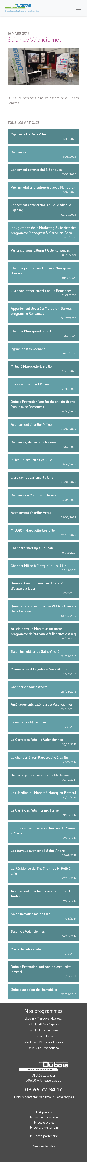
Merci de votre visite (26, 949)
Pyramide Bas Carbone (28, 348)
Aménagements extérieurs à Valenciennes (42, 704)
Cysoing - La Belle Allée (28, 134)
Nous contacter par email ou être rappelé (45, 1097)
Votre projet (45, 1122)
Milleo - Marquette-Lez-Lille (31, 459)
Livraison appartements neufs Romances (41, 290)
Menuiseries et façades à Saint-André (39, 669)
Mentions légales (43, 1146)
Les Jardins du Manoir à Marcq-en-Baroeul (43, 792)
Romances (18, 152)
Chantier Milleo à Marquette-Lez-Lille (38, 565)
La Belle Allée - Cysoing (43, 1024)
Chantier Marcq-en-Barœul (31, 331)
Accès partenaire (45, 1135)
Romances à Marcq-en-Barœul (34, 495)
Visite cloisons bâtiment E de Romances (40, 250)
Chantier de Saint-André (29, 686)
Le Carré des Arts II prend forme (35, 810)
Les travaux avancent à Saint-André (38, 850)
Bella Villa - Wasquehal (44, 1048)
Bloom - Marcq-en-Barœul (43, 1018)
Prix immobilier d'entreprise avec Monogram (43, 187)
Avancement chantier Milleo (31, 424)
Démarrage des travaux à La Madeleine (40, 775)
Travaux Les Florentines (29, 722)
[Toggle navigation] (78, 8)
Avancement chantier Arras (31, 512)
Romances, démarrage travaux (33, 442)
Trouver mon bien (45, 1117)
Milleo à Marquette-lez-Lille (31, 366)
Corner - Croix (43, 1036)
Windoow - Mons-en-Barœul (43, 1042)
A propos (45, 1112)
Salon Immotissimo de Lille (30, 914)
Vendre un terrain (45, 1127)
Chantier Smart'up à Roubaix (32, 548)
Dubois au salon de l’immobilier (34, 989)
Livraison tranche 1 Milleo (30, 384)
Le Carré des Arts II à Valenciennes (37, 739)
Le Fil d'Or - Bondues (43, 1030)
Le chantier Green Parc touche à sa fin (39, 757)
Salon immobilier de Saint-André (35, 651)
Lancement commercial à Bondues (36, 169)
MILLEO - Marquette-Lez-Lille (33, 530)
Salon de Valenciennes (28, 931)
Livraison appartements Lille (32, 477)
